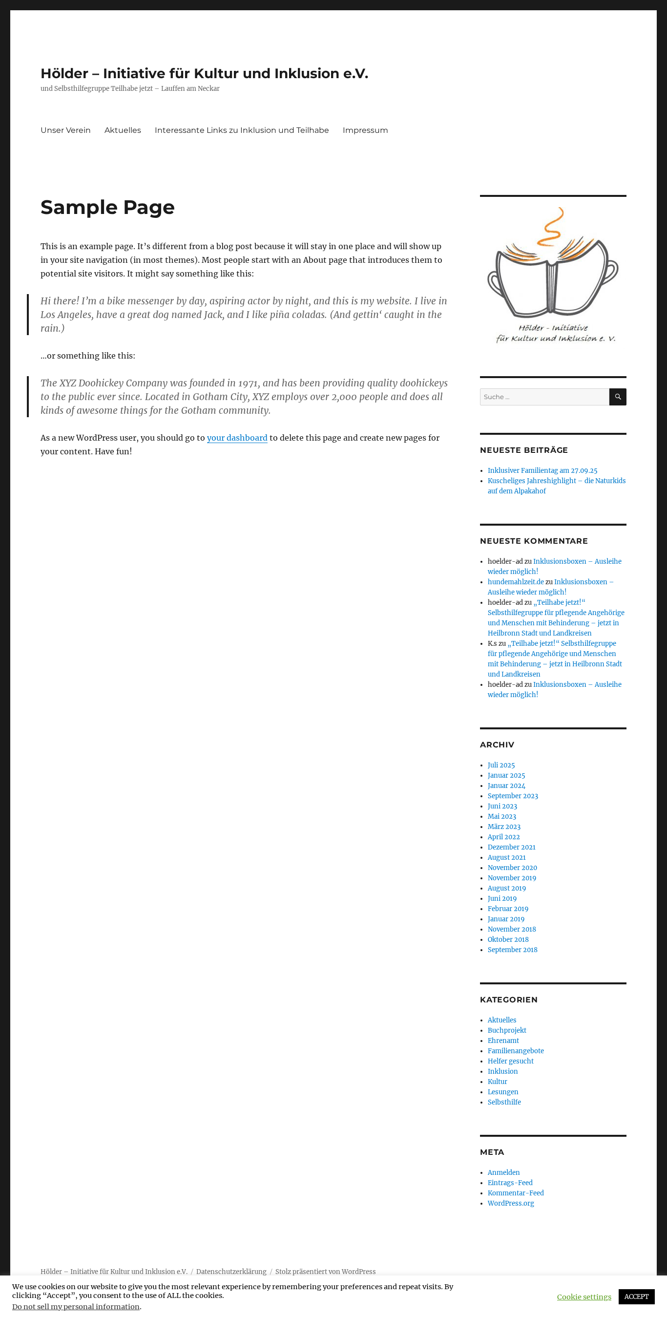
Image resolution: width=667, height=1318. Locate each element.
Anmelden (504, 1173)
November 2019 (512, 878)
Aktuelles (122, 130)
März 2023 (504, 827)
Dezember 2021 (512, 847)
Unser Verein (66, 130)
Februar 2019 (508, 909)
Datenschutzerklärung (231, 1272)
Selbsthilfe (504, 1102)
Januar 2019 (506, 919)
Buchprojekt (507, 1030)
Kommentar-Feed (516, 1193)
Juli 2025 (501, 765)
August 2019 (507, 888)
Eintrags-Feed (510, 1183)
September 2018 (513, 950)
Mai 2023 (502, 816)
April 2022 (504, 837)
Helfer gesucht (511, 1061)
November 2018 (512, 929)
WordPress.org (511, 1203)
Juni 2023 (502, 806)
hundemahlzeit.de (516, 582)
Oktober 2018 (508, 939)
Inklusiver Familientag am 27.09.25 (543, 471)
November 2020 (512, 868)
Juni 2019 (502, 898)
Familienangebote (516, 1051)
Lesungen (503, 1092)
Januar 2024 (506, 786)
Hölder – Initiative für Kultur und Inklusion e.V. (204, 73)
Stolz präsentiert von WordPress (325, 1272)
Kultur (497, 1082)
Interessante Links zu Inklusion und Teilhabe (242, 130)
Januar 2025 (506, 775)
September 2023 (513, 796)
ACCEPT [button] (637, 1297)
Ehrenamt (503, 1041)
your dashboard (237, 438)
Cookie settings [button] (584, 1297)
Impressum (365, 130)
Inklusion (503, 1071)
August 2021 (507, 857)
